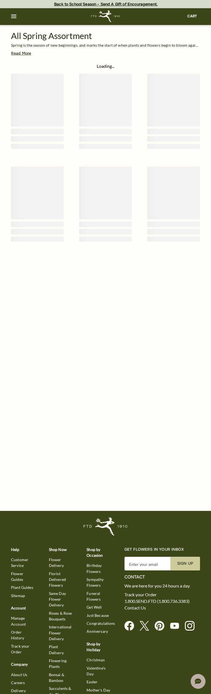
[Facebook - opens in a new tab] (131, 626)
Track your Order (20, 649)
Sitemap (18, 595)
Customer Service (19, 562)
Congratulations (101, 623)
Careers (18, 682)
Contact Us (135, 608)
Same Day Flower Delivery (57, 599)
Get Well (94, 607)
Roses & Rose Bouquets (60, 616)
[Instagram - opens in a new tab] (192, 626)
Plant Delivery (56, 649)
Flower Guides (17, 576)
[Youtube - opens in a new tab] (177, 626)
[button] (13, 16)
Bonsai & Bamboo (56, 677)
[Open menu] (13, 16)
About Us (19, 674)
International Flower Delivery (60, 633)
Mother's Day (98, 690)
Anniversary (97, 631)
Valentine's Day (96, 671)
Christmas (95, 659)
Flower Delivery (56, 562)
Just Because (98, 615)
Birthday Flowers (94, 568)
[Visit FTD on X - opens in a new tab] (147, 626)
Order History (17, 635)
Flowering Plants (57, 663)
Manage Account (18, 621)
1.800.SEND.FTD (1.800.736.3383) (157, 601)
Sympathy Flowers (95, 582)
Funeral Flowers (94, 596)
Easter (92, 681)
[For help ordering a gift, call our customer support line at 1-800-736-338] (105, 16)
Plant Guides (22, 587)
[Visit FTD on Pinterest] (162, 626)
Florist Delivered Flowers (57, 579)
